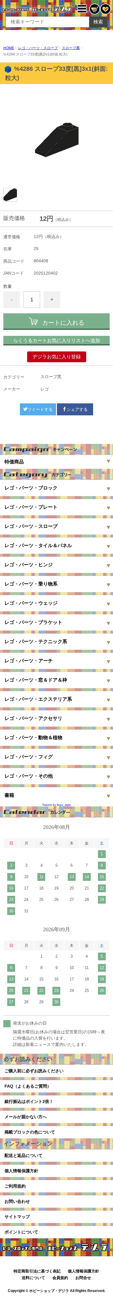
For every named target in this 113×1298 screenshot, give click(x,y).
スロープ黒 (71, 48)
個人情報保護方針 (21, 1170)
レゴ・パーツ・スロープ (38, 48)
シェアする (77, 409)
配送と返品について (23, 1155)
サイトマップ (17, 1216)
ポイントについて (21, 1232)
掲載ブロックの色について (30, 1132)
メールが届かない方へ (26, 1116)
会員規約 (60, 1277)
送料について (33, 1277)
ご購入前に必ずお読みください (34, 1070)
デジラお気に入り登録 (57, 356)
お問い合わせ (17, 1201)
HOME (8, 48)
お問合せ (83, 1277)
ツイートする (40, 409)
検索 (98, 21)
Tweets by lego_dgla (56, 804)
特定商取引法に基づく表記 (37, 1271)
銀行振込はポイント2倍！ (29, 1101)
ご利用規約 (15, 1186)
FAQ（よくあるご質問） (28, 1086)
